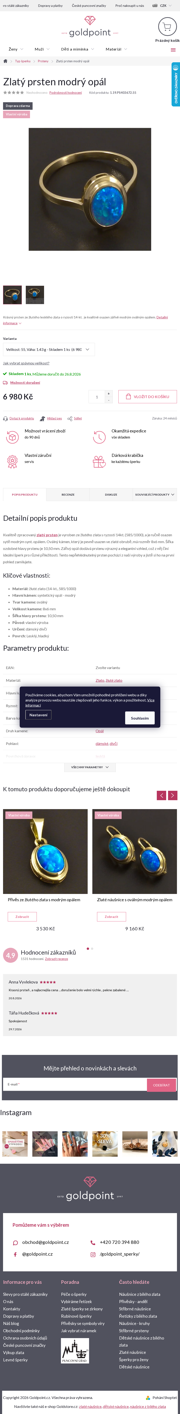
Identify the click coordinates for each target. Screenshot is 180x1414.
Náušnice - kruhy (134, 1323)
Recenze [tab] (68, 494)
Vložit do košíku (151, 396)
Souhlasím (140, 718)
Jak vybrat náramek (78, 1330)
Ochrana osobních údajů (25, 1337)
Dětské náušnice (134, 1366)
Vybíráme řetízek (76, 1301)
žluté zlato (114, 680)
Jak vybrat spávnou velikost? (26, 363)
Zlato (100, 680)
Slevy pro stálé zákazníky (25, 1294)
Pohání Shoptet (165, 1397)
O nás (8, 1301)
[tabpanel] (45, 870)
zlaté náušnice (90, 1406)
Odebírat (161, 1085)
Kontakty (11, 1308)
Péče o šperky (73, 1294)
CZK (163, 6)
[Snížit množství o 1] (108, 400)
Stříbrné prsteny (134, 1330)
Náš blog (11, 1323)
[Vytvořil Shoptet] (149, 1397)
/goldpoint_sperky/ (119, 1254)
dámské (102, 743)
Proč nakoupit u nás (129, 6)
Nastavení (38, 714)
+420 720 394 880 (119, 1242)
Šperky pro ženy (133, 1359)
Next (172, 795)
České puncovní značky (89, 6)
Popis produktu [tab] (25, 494)
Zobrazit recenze (56, 959)
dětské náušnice (116, 1406)
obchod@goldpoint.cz (45, 1242)
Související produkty (152, 494)
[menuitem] (16, 49)
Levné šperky (15, 1359)
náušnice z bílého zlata (148, 1406)
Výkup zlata (13, 1352)
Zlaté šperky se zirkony (82, 1308)
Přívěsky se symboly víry (83, 1323)
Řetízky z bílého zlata (138, 1316)
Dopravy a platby (50, 6)
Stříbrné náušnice (135, 1308)
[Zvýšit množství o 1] (108, 393)
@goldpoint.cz (37, 1254)
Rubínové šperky (76, 1316)
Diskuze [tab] (111, 494)
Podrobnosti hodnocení (65, 92)
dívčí (113, 743)
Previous (161, 795)
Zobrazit (22, 917)
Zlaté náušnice (132, 1352)
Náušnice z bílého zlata (139, 1294)
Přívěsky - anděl (133, 1301)
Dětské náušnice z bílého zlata (141, 1341)
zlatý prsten (47, 535)
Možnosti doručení (25, 382)
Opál (100, 731)
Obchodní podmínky (21, 1330)
